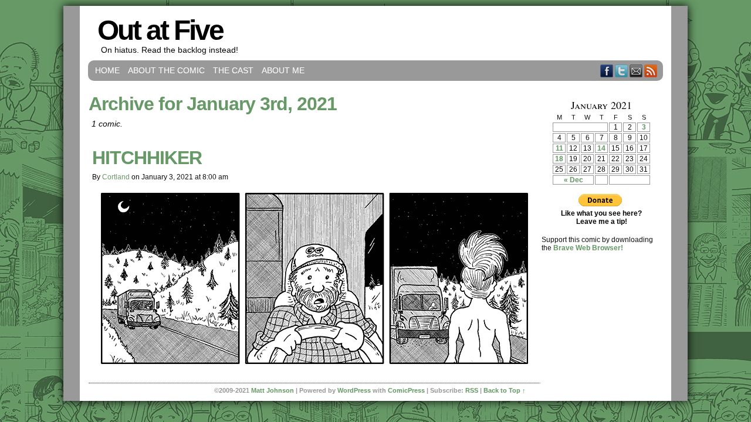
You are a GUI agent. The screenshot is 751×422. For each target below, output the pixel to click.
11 (559, 148)
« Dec (573, 180)
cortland (116, 177)
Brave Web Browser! (588, 248)
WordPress (354, 390)
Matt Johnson (272, 390)
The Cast (233, 70)
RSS (651, 70)
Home (107, 70)
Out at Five (160, 30)
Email (636, 70)
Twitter (621, 70)
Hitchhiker (147, 157)
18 (559, 159)
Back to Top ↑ (504, 390)
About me (283, 70)
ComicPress (406, 390)
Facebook (607, 70)
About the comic (166, 70)
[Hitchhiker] (314, 361)
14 (601, 148)
